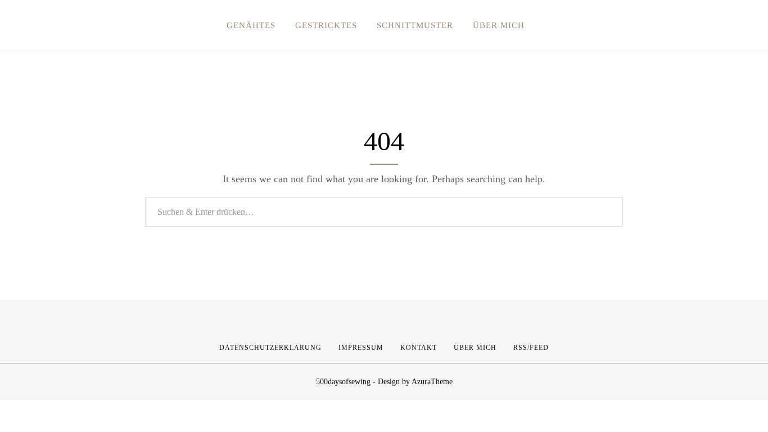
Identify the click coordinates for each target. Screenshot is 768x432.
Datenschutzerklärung (270, 348)
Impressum (360, 348)
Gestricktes (326, 25)
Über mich (499, 25)
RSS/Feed (531, 348)
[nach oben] (568, 348)
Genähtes (251, 25)
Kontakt (418, 348)
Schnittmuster (415, 25)
